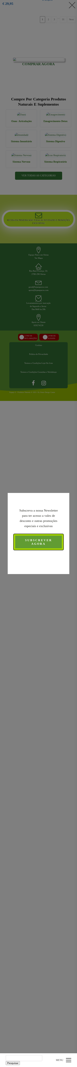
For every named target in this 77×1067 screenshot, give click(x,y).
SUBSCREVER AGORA (38, 542)
